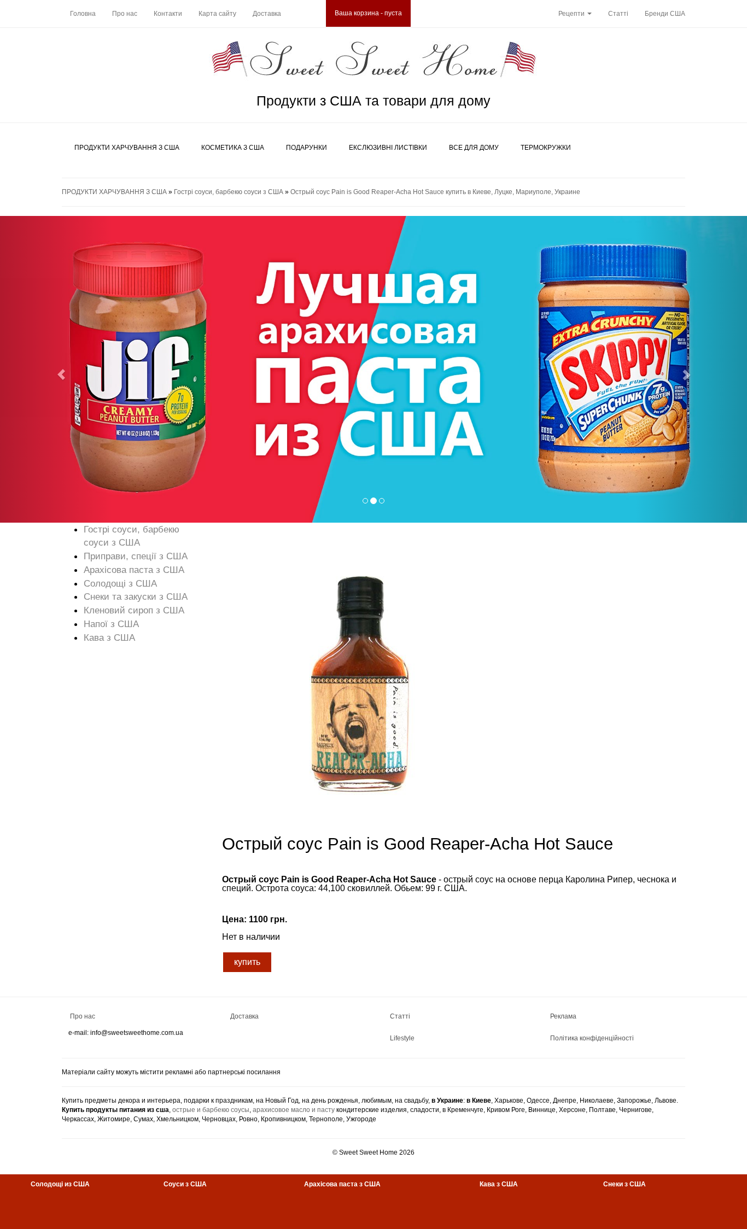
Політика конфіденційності (592, 1038)
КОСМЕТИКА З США (232, 147)
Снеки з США (624, 1184)
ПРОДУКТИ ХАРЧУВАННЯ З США (126, 147)
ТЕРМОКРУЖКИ (546, 147)
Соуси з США (185, 1184)
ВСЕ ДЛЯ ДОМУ (474, 147)
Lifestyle (402, 1038)
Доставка (267, 13)
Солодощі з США (120, 583)
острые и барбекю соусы (210, 1110)
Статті (618, 13)
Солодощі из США (60, 1184)
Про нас (124, 13)
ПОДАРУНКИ (306, 147)
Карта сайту (217, 13)
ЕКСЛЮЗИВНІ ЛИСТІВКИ (388, 147)
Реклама (563, 1016)
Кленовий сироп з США (134, 610)
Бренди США (665, 13)
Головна (83, 13)
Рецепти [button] (572, 13)
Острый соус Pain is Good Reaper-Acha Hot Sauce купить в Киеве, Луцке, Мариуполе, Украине (435, 192)
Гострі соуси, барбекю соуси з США (228, 192)
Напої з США (111, 623)
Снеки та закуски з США (136, 596)
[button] (56, 369)
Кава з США (109, 637)
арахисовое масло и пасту (294, 1110)
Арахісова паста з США (134, 569)
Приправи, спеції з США (136, 556)
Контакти (168, 13)
